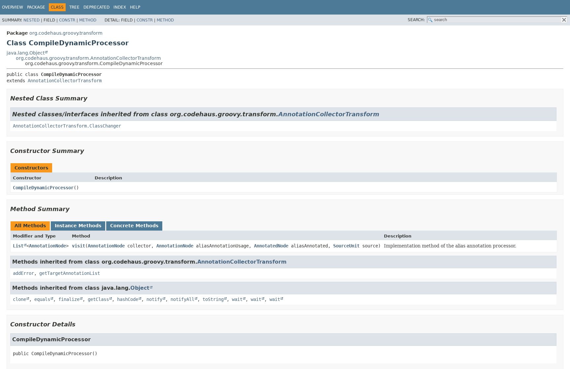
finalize (68, 299)
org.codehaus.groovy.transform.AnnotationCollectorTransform (88, 58)
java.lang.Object (26, 52)
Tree (74, 7)
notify (154, 299)
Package (36, 7)
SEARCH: (416, 20)
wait (237, 299)
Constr (67, 20)
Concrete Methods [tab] (134, 225)
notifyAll (182, 299)
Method (87, 20)
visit (78, 245)
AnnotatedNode (271, 245)
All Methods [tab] (30, 225)
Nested (31, 20)
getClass (98, 299)
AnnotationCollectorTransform (65, 80)
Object (139, 288)
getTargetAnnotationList (69, 273)
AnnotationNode (47, 245)
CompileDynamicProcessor (43, 187)
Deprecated (96, 7)
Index (119, 7)
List (18, 245)
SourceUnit (346, 245)
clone (19, 299)
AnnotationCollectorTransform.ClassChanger (67, 126)
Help (135, 7)
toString (213, 299)
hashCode (127, 299)
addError (23, 273)
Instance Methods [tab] (78, 225)
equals (42, 299)
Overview (12, 7)
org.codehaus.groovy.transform (66, 33)
